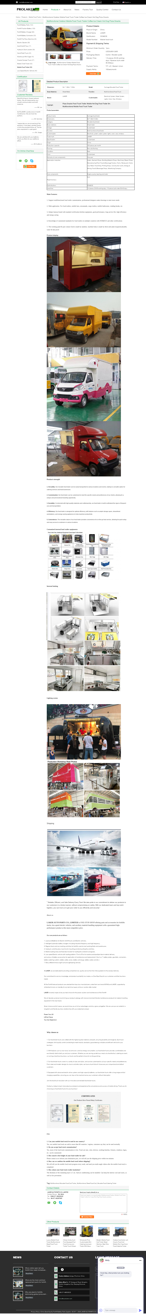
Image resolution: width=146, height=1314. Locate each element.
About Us (67, 9)
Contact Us (116, 9)
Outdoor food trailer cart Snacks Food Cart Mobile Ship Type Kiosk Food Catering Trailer (120, 1243)
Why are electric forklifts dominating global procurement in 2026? (36, 1293)
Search (98, 2)
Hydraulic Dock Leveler (24, 49)
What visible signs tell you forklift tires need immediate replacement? (35, 1269)
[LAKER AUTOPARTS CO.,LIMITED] (28, 9)
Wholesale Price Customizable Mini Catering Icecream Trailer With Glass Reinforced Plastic (85, 1244)
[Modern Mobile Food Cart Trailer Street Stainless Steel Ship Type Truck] (104, 1231)
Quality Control (102, 9)
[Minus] (140, 1260)
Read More (29, 1273)
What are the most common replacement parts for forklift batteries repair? (35, 1281)
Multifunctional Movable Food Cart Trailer (63, 1183)
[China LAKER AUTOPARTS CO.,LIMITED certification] (23, 86)
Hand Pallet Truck (22, 53)
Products (54, 9)
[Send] (140, 1310)
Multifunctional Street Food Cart (86, 1183)
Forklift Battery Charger (24, 32)
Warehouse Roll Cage (24, 56)
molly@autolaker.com (26, 2)
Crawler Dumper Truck (24, 60)
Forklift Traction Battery (24, 28)
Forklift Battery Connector (25, 35)
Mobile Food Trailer (35, 17)
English (127, 2)
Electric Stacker (22, 42)
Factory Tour (88, 9)
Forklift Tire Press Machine (25, 39)
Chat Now (93, 74)
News (77, 9)
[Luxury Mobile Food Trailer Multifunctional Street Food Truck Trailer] (54, 1231)
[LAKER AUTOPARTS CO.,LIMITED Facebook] (62, 1269)
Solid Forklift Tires (22, 46)
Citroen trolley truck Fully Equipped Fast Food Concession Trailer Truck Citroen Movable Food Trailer (69, 1244)
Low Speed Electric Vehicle (25, 71)
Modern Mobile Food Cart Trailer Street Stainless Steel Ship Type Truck (102, 1243)
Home (45, 9)
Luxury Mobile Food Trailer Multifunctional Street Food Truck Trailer (53, 1243)
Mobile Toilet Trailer (23, 64)
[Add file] (100, 1310)
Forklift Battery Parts (23, 25)
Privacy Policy (35, 1312)
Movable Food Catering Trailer (106, 1183)
